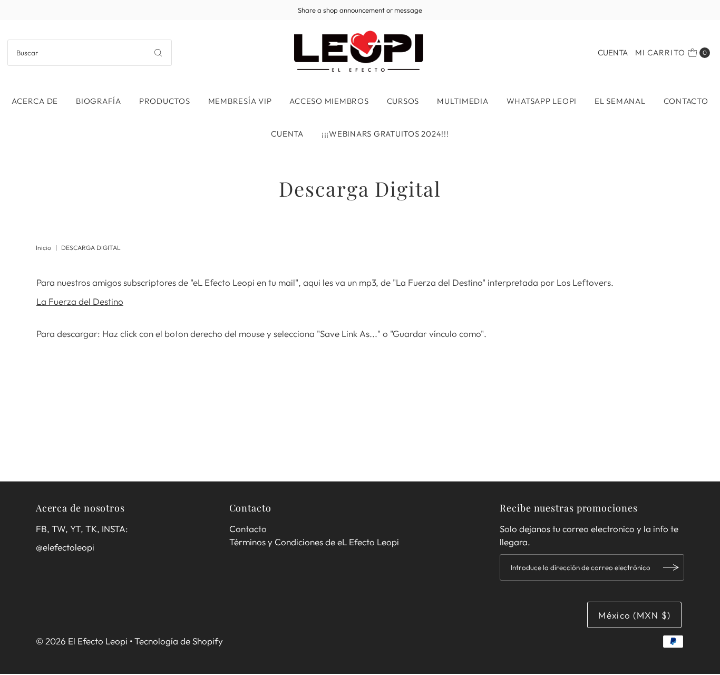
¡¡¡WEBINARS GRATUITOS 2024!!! (385, 134)
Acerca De (35, 101)
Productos (164, 101)
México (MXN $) (634, 615)
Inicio (43, 248)
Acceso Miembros (328, 101)
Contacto (686, 101)
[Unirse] (671, 567)
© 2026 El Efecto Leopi (82, 641)
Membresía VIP (240, 101)
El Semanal (620, 101)
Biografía (98, 101)
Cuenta (613, 52)
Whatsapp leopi (542, 101)
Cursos (403, 101)
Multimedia (463, 101)
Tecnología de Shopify (178, 641)
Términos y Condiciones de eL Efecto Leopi (314, 541)
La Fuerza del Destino (79, 301)
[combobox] (89, 53)
